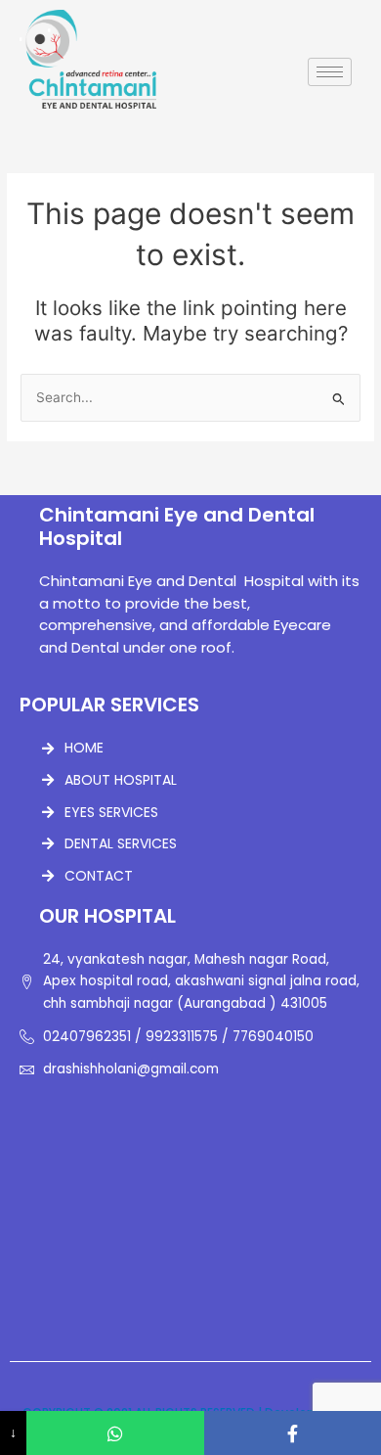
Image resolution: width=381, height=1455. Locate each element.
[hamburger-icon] (330, 72)
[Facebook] (292, 1433)
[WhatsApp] (114, 1433)
